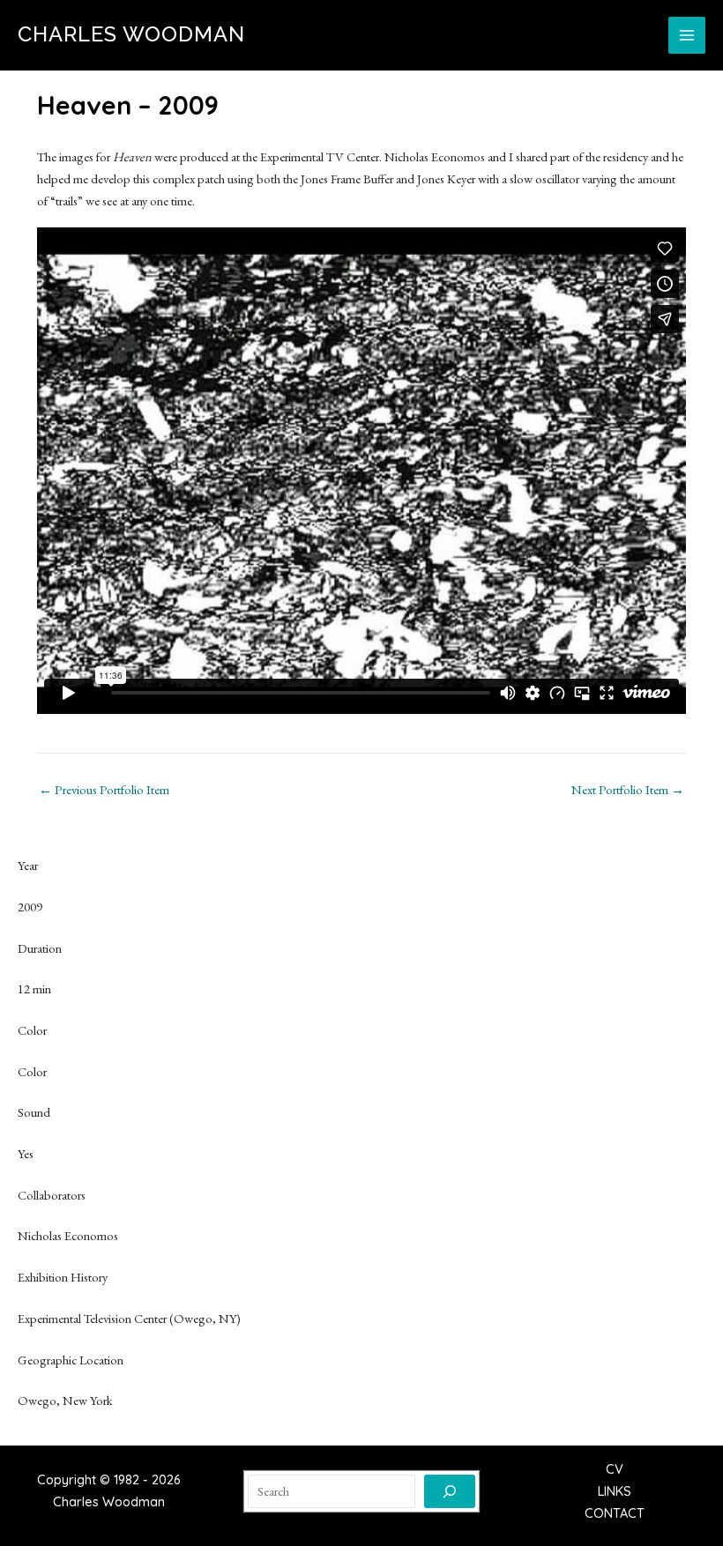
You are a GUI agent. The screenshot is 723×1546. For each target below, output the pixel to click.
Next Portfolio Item (627, 790)
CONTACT (615, 1513)
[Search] (449, 1491)
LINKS (614, 1491)
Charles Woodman (131, 34)
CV (614, 1469)
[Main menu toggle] (686, 35)
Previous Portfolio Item (104, 790)
